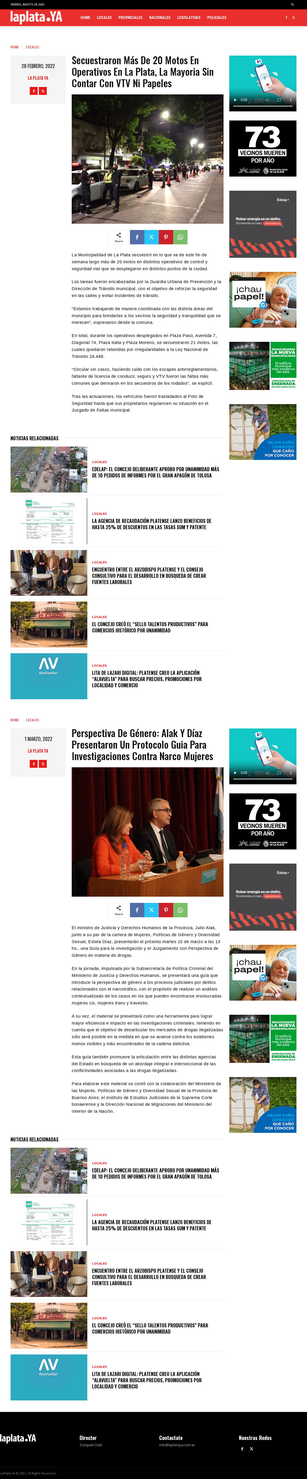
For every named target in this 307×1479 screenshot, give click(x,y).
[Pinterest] (166, 237)
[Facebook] (286, 18)
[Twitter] (293, 18)
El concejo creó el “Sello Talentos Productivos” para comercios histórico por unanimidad (150, 627)
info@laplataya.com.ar (177, 1444)
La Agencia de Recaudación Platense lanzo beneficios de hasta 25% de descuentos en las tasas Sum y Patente (152, 524)
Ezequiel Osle (91, 1444)
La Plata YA (38, 78)
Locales (32, 46)
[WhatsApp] (180, 237)
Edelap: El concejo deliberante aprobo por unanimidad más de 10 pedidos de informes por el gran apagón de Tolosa (155, 472)
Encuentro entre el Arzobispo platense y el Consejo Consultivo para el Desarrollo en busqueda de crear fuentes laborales (149, 575)
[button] (292, 4)
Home (15, 46)
